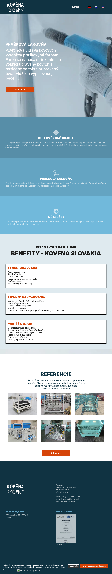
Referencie (56, 453)
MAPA (8, 517)
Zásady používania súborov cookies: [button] (50, 567)
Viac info (20, 89)
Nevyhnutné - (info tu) (30, 570)
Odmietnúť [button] (74, 566)
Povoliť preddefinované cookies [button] (94, 566)
